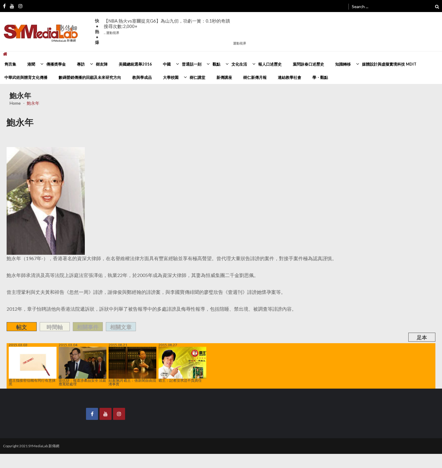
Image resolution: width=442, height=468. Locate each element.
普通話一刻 (191, 64)
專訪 (81, 64)
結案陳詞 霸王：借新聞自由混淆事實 (132, 382)
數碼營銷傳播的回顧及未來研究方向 (90, 77)
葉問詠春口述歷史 (308, 64)
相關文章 (121, 327)
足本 (422, 337)
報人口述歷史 (270, 64)
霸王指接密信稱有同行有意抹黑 (32, 382)
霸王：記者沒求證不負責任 (180, 380)
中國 (167, 64)
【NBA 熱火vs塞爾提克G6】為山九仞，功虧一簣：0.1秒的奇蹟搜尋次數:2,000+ (167, 26)
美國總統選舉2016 (135, 64)
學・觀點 (320, 77)
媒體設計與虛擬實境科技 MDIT (389, 64)
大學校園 (171, 77)
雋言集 (10, 64)
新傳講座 (224, 77)
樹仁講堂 (197, 77)
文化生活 (239, 64)
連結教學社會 (289, 77)
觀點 (216, 64)
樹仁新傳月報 (255, 77)
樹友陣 (102, 64)
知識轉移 (343, 64)
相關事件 (88, 327)
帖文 (21, 327)
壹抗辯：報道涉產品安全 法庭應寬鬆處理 (82, 382)
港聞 (31, 64)
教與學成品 (142, 77)
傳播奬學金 (56, 64)
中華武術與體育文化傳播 (26, 77)
